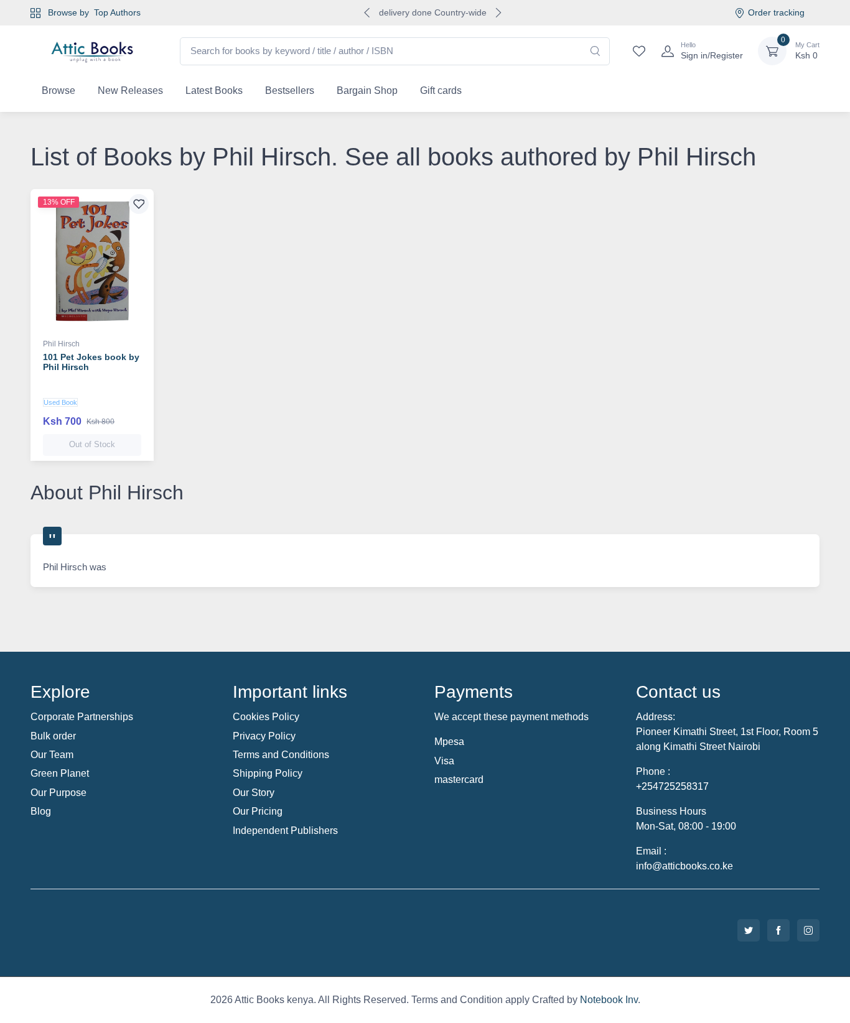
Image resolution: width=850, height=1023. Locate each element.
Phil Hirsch (61, 344)
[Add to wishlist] (139, 204)
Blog (40, 811)
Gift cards (441, 90)
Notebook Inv (609, 999)
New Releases (130, 90)
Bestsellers (289, 90)
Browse (58, 90)
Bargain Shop (367, 90)
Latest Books (214, 90)
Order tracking (776, 12)
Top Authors (117, 12)
